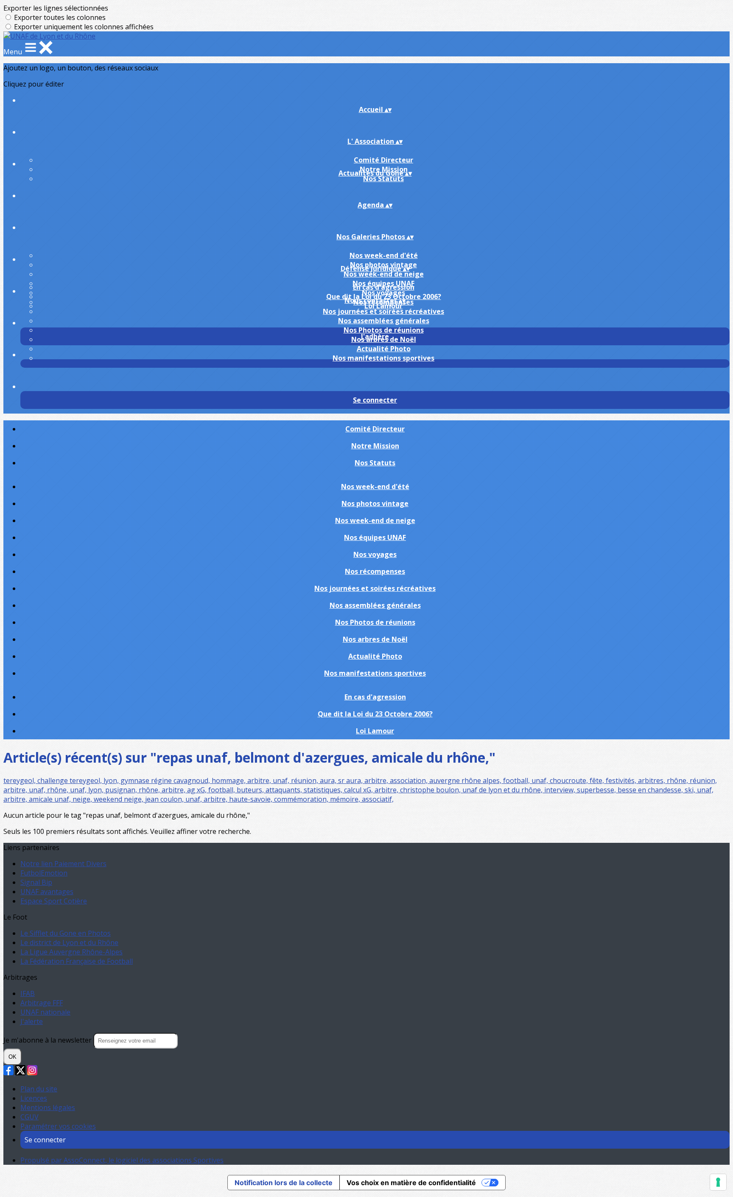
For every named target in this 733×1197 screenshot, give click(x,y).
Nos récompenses (375, 571)
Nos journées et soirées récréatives (383, 311)
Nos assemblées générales (383, 320)
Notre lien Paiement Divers (63, 863)
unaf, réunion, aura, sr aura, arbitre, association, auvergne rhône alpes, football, (402, 780)
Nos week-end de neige (384, 274)
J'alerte (31, 1021)
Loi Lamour (383, 305)
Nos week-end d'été (384, 255)
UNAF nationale (45, 1012)
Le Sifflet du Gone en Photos (65, 933)
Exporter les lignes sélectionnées (55, 8)
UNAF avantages (46, 891)
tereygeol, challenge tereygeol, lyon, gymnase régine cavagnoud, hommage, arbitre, (138, 780)
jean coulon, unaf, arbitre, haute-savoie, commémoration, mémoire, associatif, (269, 799)
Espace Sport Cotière (53, 901)
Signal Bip (36, 882)
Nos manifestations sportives (383, 358)
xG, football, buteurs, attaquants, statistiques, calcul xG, (286, 789)
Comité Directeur (383, 160)
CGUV (29, 1116)
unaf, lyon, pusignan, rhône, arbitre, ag (133, 789)
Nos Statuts (383, 178)
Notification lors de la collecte (284, 1182)
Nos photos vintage (374, 503)
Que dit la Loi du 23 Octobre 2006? (375, 714)
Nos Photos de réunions (384, 330)
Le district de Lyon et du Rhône (69, 942)
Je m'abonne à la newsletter (48, 1040)
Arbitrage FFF (41, 1002)
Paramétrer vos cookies (58, 1126)
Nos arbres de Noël (375, 639)
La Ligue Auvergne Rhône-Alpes (71, 951)
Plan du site (38, 1089)
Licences (33, 1098)
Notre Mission (375, 445)
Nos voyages (375, 554)
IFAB (27, 993)
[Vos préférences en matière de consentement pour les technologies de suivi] (718, 1182)
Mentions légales (47, 1107)
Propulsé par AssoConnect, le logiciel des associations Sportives (122, 1160)
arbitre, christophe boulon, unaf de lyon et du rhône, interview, (476, 789)
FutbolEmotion (43, 873)
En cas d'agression (383, 287)
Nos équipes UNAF (375, 537)
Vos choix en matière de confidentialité (411, 1182)
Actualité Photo (384, 348)
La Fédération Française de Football (76, 961)
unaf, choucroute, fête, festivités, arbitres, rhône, (611, 780)
